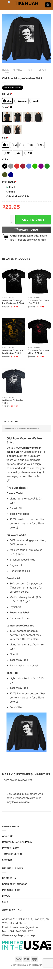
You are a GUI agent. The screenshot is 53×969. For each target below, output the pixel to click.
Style (6, 107)
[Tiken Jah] (25, 5)
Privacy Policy (10, 847)
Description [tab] (11, 421)
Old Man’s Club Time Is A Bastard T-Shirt (12, 351)
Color (5, 159)
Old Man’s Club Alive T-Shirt (12, 401)
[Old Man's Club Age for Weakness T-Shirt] (13, 281)
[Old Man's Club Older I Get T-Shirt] (39, 281)
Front (12, 187)
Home (5, 69)
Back (12, 191)
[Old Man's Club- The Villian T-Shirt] (39, 331)
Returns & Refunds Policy (17, 841)
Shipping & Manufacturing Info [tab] (22, 428)
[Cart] (48, 5)
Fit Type (7, 93)
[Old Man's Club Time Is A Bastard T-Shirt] (13, 331)
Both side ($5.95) (19, 196)
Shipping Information (14, 883)
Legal (5, 901)
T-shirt (30, 69)
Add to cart (33, 219)
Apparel (17, 69)
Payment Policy (11, 889)
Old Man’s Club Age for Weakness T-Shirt (13, 302)
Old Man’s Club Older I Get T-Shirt (39, 302)
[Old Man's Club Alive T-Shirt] (13, 381)
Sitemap (7, 859)
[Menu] (4, 5)
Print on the (9, 181)
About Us (7, 836)
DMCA (6, 895)
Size (5, 137)
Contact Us (9, 877)
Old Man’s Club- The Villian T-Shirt (38, 351)
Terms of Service (12, 853)
